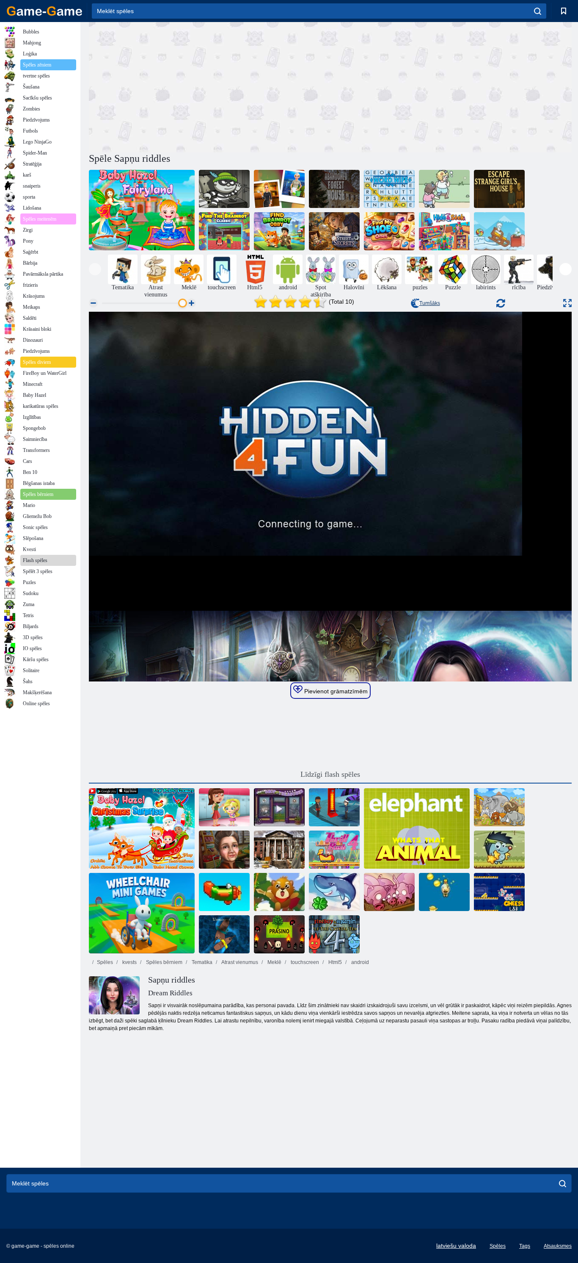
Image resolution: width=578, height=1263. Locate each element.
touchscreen (304, 962)
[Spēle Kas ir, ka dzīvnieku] (417, 828)
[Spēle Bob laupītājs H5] (224, 189)
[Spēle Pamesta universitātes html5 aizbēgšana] (279, 850)
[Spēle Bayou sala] (334, 807)
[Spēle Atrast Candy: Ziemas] (499, 231)
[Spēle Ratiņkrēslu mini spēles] (142, 913)
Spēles (105, 962)
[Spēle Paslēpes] (444, 231)
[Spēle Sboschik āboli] (499, 850)
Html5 (334, 962)
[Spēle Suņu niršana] (444, 892)
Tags (524, 1246)
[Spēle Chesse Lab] (499, 892)
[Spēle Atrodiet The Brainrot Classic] (224, 231)
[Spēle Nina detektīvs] (279, 189)
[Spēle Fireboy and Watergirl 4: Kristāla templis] (334, 934)
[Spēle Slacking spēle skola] (224, 807)
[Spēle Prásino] (279, 934)
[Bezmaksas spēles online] (44, 11)
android (359, 962)
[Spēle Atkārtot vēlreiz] (224, 892)
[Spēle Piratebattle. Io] (224, 934)
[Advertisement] (209, 86)
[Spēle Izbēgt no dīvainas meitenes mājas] (499, 189)
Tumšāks (429, 303)
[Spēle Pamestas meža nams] (334, 189)
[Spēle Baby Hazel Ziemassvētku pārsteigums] (142, 828)
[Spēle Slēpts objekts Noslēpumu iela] (334, 231)
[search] (537, 11)
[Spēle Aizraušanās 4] (334, 850)
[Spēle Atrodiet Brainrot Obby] (279, 231)
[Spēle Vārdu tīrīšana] (389, 189)
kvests (129, 962)
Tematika (201, 962)
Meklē (273, 962)
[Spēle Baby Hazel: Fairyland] (142, 210)
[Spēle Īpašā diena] (224, 850)
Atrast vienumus (239, 962)
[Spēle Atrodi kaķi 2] (444, 189)
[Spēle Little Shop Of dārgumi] (279, 807)
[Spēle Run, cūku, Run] (389, 892)
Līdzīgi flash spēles (330, 774)
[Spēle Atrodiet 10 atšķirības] (499, 807)
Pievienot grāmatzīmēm (335, 691)
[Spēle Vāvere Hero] (279, 892)
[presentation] (95, 269)
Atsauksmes (558, 1246)
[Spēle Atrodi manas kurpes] (389, 231)
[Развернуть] (567, 303)
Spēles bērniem (163, 962)
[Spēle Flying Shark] (334, 892)
